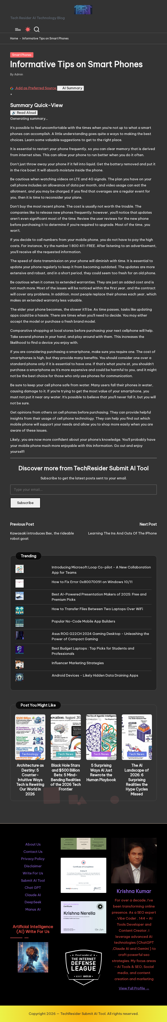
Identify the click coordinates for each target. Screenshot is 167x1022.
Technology (30, 754)
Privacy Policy (33, 859)
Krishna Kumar (134, 891)
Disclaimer (33, 866)
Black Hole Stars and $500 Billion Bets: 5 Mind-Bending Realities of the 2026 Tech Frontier (66, 777)
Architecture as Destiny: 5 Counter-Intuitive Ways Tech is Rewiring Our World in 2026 (30, 779)
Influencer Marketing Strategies (78, 663)
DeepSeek (33, 902)
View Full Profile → (134, 988)
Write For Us (33, 873)
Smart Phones (21, 55)
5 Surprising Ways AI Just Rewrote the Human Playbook (101, 772)
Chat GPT (33, 887)
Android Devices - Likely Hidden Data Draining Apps (95, 675)
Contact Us (33, 851)
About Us (33, 844)
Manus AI (33, 909)
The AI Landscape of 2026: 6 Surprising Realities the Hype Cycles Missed (137, 779)
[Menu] (17, 29)
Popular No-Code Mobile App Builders (83, 621)
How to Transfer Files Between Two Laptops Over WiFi (97, 609)
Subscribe (25, 503)
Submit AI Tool (33, 880)
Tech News (66, 754)
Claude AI (33, 895)
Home (14, 38)
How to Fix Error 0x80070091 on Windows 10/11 (92, 582)
